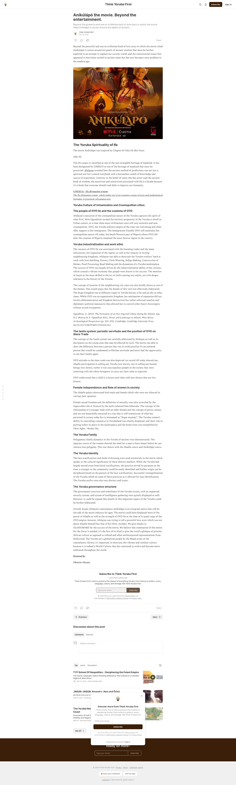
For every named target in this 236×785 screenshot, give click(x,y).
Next (155, 617)
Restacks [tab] (89, 635)
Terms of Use (130, 732)
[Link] (70, 145)
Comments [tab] (79, 635)
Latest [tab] (82, 665)
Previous (83, 617)
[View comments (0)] (81, 40)
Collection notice (136, 767)
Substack (106, 780)
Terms (125, 767)
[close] (142, 696)
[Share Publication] (205, 4)
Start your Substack (111, 773)
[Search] (200, 4)
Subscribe (215, 4)
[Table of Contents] (2, 392)
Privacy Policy (136, 735)
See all (78, 730)
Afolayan (89, 170)
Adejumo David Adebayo (89, 720)
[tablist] (84, 634)
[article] (118, 678)
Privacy (118, 767)
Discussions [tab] (92, 665)
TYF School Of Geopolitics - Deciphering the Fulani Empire (106, 672)
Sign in (228, 4)
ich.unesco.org (103, 199)
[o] (152, 677)
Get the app (130, 773)
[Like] (75, 40)
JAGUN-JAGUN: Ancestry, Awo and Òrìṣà (96, 691)
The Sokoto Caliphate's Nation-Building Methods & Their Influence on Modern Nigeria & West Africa (106, 676)
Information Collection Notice (117, 735)
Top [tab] (76, 665)
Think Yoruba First (86, 32)
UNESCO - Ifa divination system (90, 191)
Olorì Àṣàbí (88, 698)
